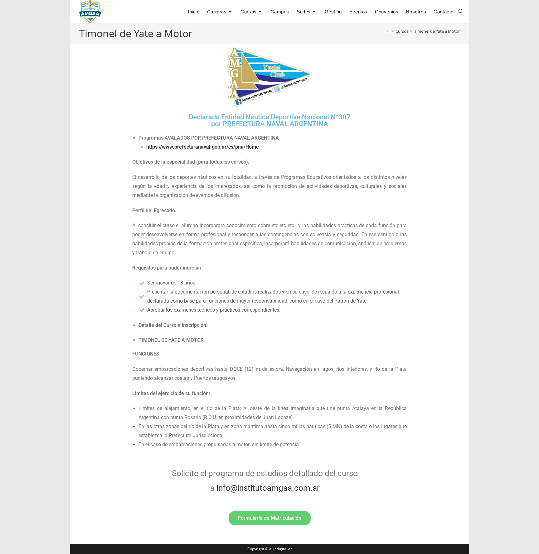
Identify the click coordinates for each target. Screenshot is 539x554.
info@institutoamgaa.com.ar (268, 488)
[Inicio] (388, 31)
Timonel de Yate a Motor (437, 31)
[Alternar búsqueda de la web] (460, 11)
